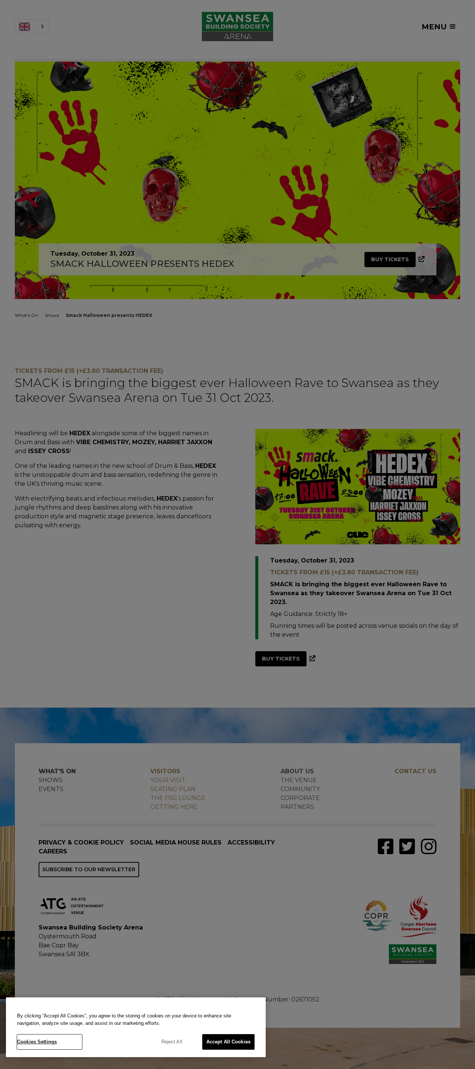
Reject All (171, 1042)
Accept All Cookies (228, 1042)
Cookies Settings (37, 1042)
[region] (136, 1027)
